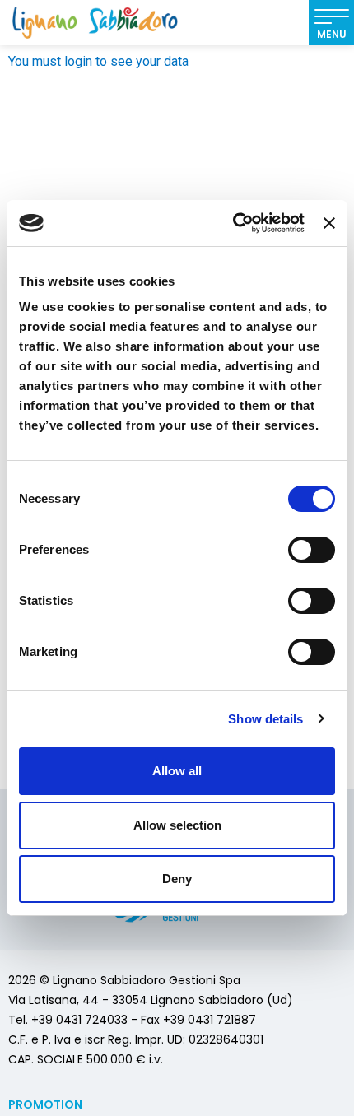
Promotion (45, 1104)
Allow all (177, 771)
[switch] (311, 550)
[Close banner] (329, 223)
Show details (265, 719)
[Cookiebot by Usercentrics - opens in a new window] (233, 223)
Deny (177, 879)
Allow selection (177, 825)
